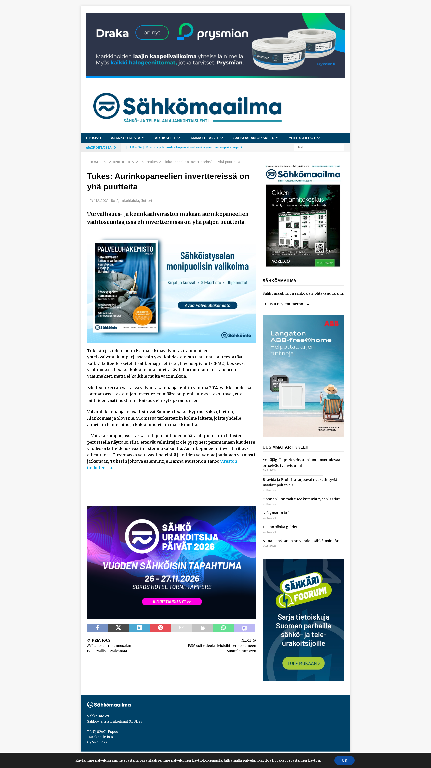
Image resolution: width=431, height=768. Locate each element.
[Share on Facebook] (97, 628)
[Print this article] (202, 628)
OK (344, 760)
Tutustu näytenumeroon (284, 304)
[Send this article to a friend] (181, 628)
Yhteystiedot (302, 138)
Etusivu (93, 138)
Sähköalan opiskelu (253, 138)
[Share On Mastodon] (244, 628)
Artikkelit (165, 138)
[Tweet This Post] (118, 628)
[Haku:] (319, 147)
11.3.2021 (101, 201)
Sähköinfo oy (98, 716)
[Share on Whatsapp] (223, 628)
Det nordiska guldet (280, 527)
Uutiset (146, 201)
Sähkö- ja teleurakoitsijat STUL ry (114, 721)
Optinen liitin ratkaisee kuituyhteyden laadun (302, 499)
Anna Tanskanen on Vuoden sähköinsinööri (301, 541)
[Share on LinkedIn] (139, 628)
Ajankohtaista (125, 138)
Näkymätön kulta (278, 513)
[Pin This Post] (160, 628)
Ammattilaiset (204, 138)
